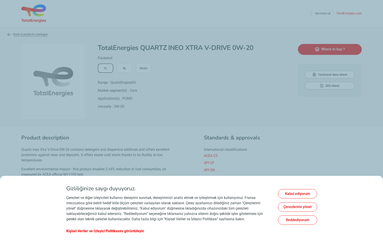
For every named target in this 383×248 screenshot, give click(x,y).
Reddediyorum (297, 220)
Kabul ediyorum (297, 194)
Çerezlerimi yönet (297, 207)
